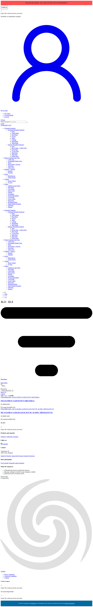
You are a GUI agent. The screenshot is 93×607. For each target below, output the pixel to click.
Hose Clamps (12, 181)
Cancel (3, 394)
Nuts (13, 146)
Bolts (13, 131)
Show (3, 392)
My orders (7, 113)
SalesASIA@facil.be (18, 456)
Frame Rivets (12, 177)
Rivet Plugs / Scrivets (14, 164)
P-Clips (10, 182)
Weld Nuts (15, 153)
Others (6, 184)
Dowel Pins (11, 191)
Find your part (5, 122)
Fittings (10, 192)
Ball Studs (11, 187)
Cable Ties (11, 159)
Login (2, 123)
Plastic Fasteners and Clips (12, 158)
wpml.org (33, 603)
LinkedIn (5, 444)
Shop (5, 294)
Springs (10, 207)
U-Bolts (14, 140)
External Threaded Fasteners (16, 130)
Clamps (6, 179)
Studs (13, 138)
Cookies (6, 578)
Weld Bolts (15, 141)
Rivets (6, 174)
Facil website (4, 463)
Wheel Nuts (15, 156)
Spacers (10, 171)
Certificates (9, 436)
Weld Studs (15, 143)
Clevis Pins (11, 189)
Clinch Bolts (15, 133)
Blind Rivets (11, 176)
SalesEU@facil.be (6, 456)
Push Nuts (11, 200)
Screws (14, 136)
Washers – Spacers (9, 169)
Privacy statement (9, 574)
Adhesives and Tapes (14, 186)
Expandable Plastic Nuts (15, 161)
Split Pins (10, 205)
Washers (10, 172)
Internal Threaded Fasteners (16, 145)
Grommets (11, 194)
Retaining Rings (12, 202)
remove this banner (69, 603)
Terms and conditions (10, 576)
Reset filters (4, 383)
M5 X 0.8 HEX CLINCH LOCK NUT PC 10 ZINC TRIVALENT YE (27, 413)
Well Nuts (14, 154)
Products (3, 436)
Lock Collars (11, 199)
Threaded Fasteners (10, 128)
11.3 (5, 297)
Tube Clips (11, 168)
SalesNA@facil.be (29, 456)
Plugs (9, 163)
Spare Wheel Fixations (14, 204)
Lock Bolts (11, 197)
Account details (8, 115)
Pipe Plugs (15, 135)
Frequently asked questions (16, 463)
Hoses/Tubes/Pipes (13, 195)
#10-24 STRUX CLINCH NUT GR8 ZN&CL (18, 401)
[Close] (1, 10)
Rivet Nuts (15, 149)
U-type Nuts (15, 151)
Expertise (15, 436)
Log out (6, 117)
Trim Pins (11, 166)
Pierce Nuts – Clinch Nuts (19, 148)
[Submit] (27, 122)
